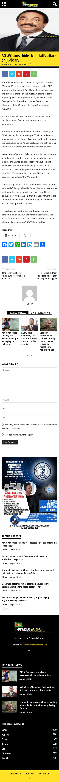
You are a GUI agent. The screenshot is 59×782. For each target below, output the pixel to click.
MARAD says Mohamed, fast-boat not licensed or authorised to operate (29, 338)
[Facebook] (29, 651)
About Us (29, 774)
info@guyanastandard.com (35, 645)
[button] (54, 4)
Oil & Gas (6, 753)
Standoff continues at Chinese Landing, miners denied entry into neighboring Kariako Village (48, 341)
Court (5, 748)
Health (5, 758)
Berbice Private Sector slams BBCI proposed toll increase (13, 276)
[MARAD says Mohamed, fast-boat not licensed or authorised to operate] (29, 324)
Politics (5, 734)
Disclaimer (15, 774)
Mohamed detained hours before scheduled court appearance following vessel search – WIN (25, 585)
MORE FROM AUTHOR (40, 312)
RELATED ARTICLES (17, 312)
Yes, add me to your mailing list (18, 435)
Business (6, 744)
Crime (5, 739)
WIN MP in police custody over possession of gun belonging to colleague (10, 338)
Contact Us (43, 774)
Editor (7, 64)
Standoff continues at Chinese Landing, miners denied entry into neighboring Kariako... (38, 705)
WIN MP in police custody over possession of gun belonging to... (35, 673)
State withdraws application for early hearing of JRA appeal (47, 276)
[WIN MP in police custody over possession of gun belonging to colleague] (10, 324)
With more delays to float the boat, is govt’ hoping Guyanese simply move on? (25, 599)
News (4, 730)
